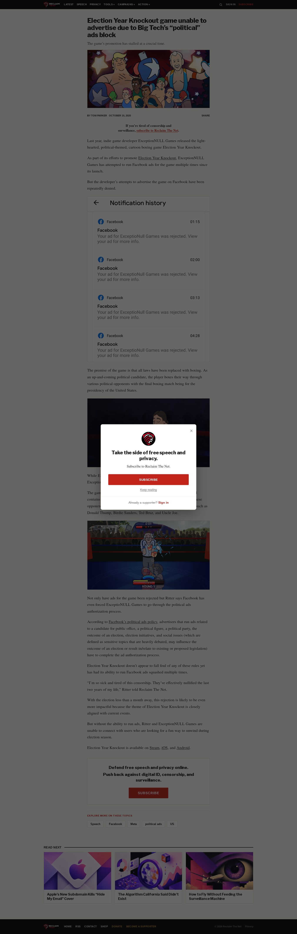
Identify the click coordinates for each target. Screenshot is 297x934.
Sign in (163, 502)
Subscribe (148, 479)
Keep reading (148, 489)
